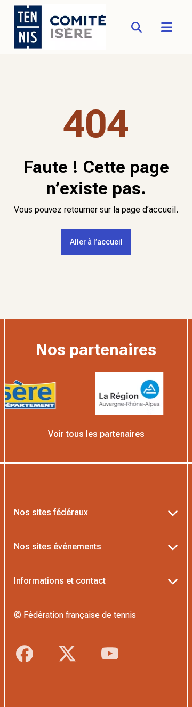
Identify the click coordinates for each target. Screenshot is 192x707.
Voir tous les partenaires (96, 434)
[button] (166, 27)
